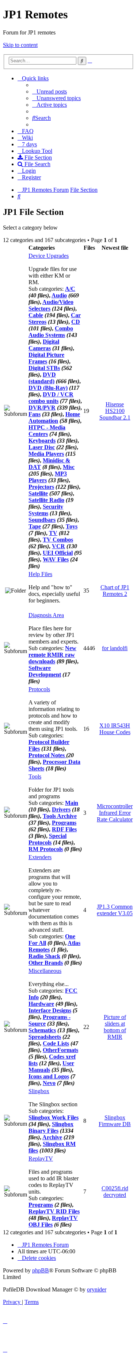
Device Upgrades (48, 256)
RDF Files (64, 829)
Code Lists (56, 1043)
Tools (34, 776)
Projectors (41, 487)
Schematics (42, 1030)
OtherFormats (60, 1050)
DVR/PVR (42, 407)
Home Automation (54, 417)
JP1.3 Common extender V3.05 (115, 910)
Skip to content (20, 45)
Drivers (61, 809)
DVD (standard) (42, 377)
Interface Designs (49, 1010)
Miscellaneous (44, 971)
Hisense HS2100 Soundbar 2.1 (114, 411)
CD (75, 322)
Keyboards (42, 440)
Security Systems (45, 509)
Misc (69, 467)
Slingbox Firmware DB (115, 1120)
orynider (96, 1289)
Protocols (39, 689)
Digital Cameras (43, 344)
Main (71, 803)
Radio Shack (44, 956)
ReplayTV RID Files (54, 1211)
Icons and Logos (48, 1076)
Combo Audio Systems (50, 331)
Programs (64, 823)
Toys (71, 526)
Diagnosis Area (46, 615)
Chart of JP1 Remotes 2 (114, 590)
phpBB (40, 1270)
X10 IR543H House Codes (114, 728)
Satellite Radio (46, 500)
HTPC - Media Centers (46, 430)
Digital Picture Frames (46, 358)
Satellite (38, 493)
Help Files (40, 574)
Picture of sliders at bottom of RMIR (115, 1027)
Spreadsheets (44, 1037)
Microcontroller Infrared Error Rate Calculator (115, 812)
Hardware (41, 1004)
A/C (70, 289)
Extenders (40, 857)
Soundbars (42, 520)
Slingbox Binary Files (50, 1127)
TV (53, 533)
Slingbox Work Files (53, 1117)
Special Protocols (47, 839)
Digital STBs (44, 368)
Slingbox (38, 1091)
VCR (58, 546)
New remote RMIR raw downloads (52, 654)
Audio (59, 295)
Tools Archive (60, 816)
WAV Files (56, 559)
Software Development (44, 671)
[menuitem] (49, 91)
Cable (35, 315)
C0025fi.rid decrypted (115, 1191)
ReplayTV (40, 1158)
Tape (34, 526)
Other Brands (45, 963)
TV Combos (58, 539)
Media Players (46, 454)
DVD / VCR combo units (50, 397)
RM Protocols (45, 849)
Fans (34, 414)
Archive (52, 1137)
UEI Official (58, 553)
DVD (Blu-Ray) (48, 388)
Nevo (49, 1083)
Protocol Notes (47, 755)
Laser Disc (41, 447)
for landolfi (115, 648)
